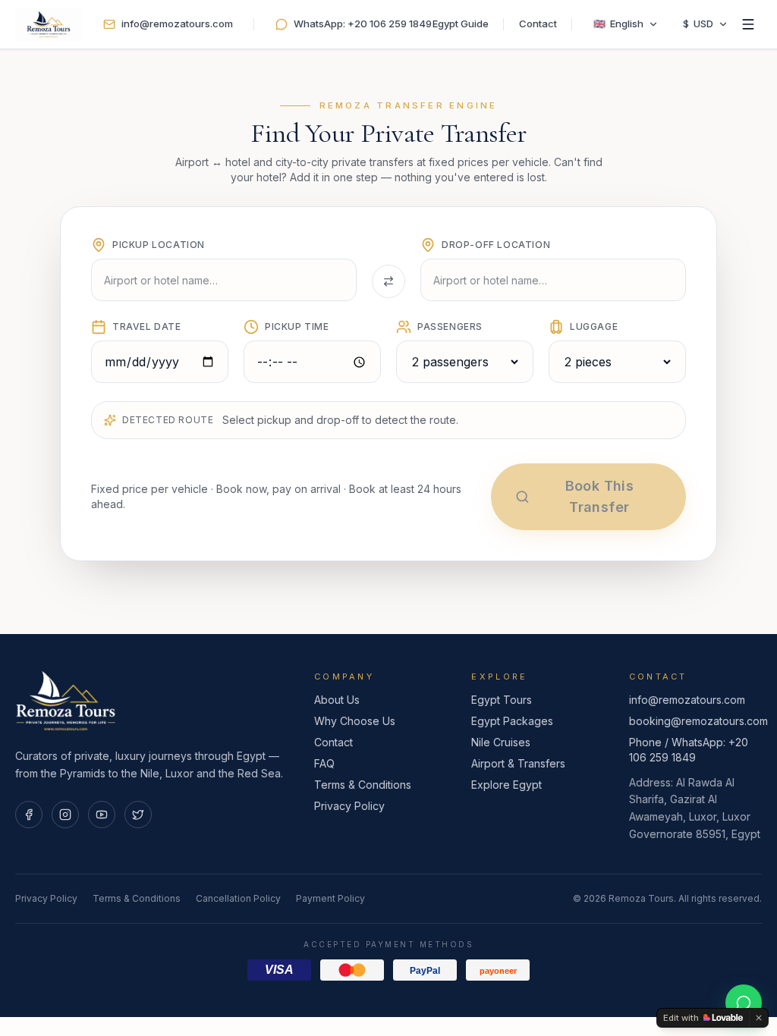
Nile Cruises (500, 742)
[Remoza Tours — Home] (48, 24)
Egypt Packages (512, 720)
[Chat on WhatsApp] (743, 1002)
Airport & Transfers (518, 763)
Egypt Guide (461, 23)
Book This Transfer (599, 496)
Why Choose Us (354, 720)
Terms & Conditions (362, 784)
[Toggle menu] (748, 24)
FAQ (324, 763)
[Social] (28, 814)
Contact (538, 23)
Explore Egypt (506, 784)
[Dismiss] (759, 1018)
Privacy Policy (349, 805)
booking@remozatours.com (698, 720)
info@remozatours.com (687, 699)
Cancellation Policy (238, 898)
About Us (337, 699)
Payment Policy (330, 898)
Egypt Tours (501, 699)
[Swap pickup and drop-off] (388, 281)
